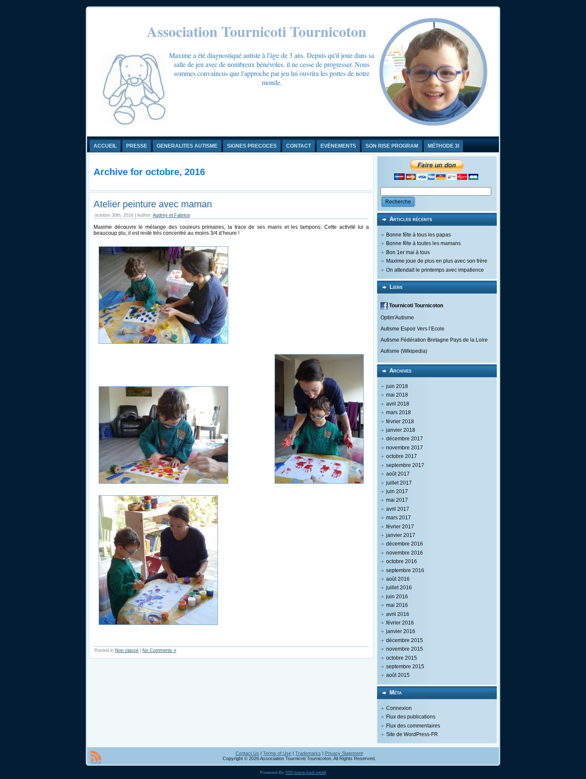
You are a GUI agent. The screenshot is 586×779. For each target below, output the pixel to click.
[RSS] (96, 757)
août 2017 (398, 474)
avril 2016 (397, 614)
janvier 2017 (400, 535)
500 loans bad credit (305, 772)
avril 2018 (397, 404)
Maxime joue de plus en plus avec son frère (436, 261)
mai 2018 (397, 395)
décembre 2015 (404, 640)
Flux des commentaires (413, 726)
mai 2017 (397, 500)
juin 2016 (397, 597)
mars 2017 (398, 518)
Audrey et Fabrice (171, 215)
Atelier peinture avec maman (153, 204)
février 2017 (400, 527)
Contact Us (247, 753)
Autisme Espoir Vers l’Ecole (412, 329)
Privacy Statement (344, 753)
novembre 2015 (404, 649)
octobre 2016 (401, 561)
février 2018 (400, 421)
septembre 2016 (405, 570)
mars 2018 (398, 412)
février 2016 (400, 623)
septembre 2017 (405, 465)
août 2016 (398, 579)
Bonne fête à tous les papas (418, 235)
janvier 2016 (400, 631)
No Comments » (159, 650)
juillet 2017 (399, 483)
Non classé (127, 650)
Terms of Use (277, 753)
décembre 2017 (404, 439)
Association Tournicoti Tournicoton (256, 31)
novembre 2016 (404, 553)
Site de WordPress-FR (412, 734)
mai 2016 (397, 605)
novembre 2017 (404, 448)
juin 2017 (397, 491)
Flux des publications (410, 717)
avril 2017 (397, 509)
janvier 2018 (400, 430)
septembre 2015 (405, 667)
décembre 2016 (404, 544)
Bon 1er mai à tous (408, 252)
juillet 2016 (399, 588)
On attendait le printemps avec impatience (435, 270)
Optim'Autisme (397, 318)
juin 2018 (397, 386)
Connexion (399, 708)
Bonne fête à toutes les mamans (423, 243)
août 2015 (398, 675)
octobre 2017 (401, 456)
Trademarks (308, 753)
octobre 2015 (401, 658)
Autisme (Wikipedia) (404, 351)
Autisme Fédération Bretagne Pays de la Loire (434, 340)
